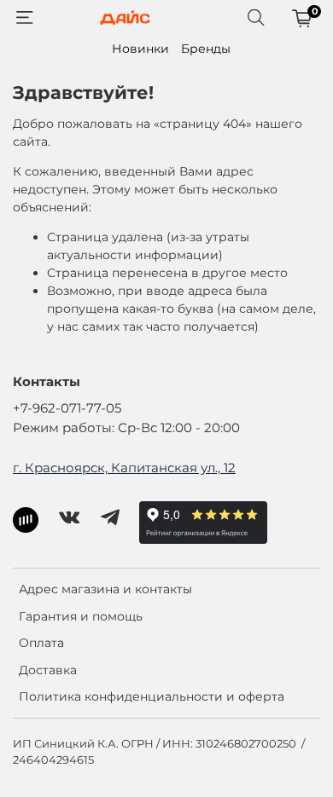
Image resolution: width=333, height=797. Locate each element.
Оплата (41, 642)
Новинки (140, 48)
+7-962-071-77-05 (67, 408)
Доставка (48, 670)
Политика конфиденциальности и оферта (151, 696)
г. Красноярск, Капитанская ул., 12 (124, 467)
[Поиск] (256, 18)
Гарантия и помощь (81, 616)
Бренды (206, 48)
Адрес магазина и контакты (105, 589)
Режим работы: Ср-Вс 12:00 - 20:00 (126, 427)
